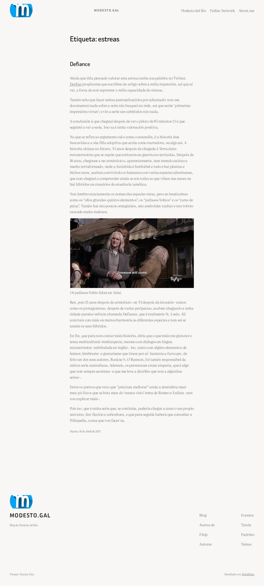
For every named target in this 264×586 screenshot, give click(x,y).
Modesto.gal (106, 10)
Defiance (80, 64)
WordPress (248, 574)
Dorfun (76, 84)
